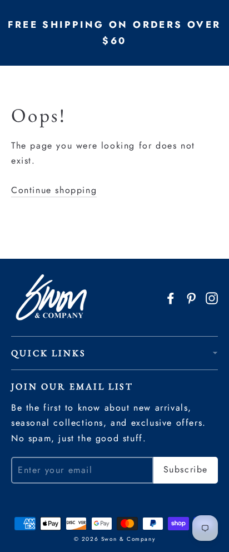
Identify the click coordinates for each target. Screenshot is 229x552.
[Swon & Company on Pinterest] (191, 297)
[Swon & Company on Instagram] (212, 297)
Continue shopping (54, 190)
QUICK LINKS (48, 353)
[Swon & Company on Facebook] (171, 297)
